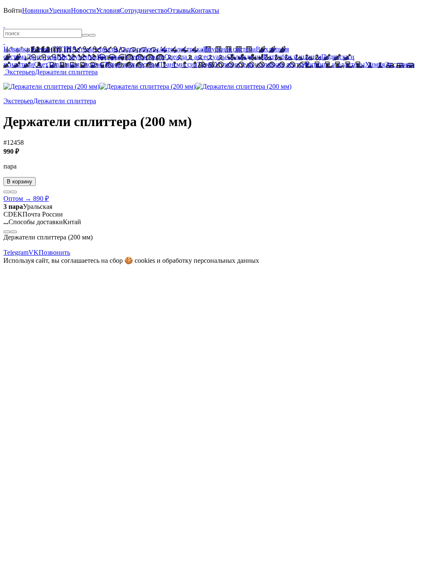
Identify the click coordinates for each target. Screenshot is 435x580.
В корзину (19, 181)
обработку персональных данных (210, 260)
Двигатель (41, 56)
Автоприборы (138, 49)
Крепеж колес (144, 56)
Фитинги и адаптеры (334, 64)
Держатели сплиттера (66, 72)
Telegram (15, 252)
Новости (83, 10)
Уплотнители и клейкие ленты (259, 64)
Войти (12, 10)
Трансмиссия (178, 64)
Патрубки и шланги (292, 56)
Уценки (60, 10)
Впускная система (229, 49)
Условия (108, 10)
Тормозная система (131, 64)
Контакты (205, 10)
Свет (41, 64)
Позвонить (54, 252)
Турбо (206, 64)
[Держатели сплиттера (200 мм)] (51, 86)
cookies (145, 260)
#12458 (13, 142)
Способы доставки (33, 221)
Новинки (35, 10)
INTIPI (62, 49)
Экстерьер (400, 64)
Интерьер (110, 56)
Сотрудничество (143, 10)
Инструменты (76, 56)
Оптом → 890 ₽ (26, 198)
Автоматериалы (95, 49)
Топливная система (76, 64)
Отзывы (179, 10)
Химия (375, 64)
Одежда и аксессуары (195, 56)
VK (33, 252)
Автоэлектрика (181, 49)
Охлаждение (245, 56)
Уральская (27, 206)
